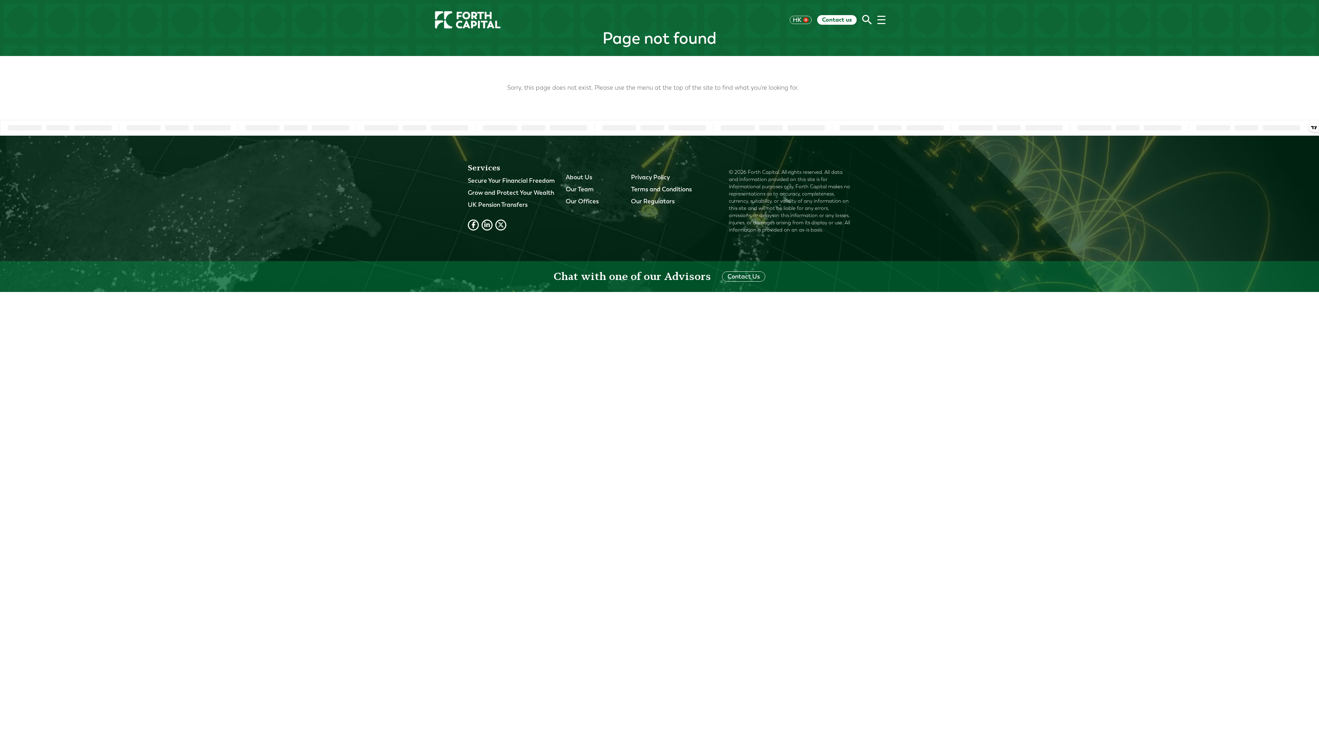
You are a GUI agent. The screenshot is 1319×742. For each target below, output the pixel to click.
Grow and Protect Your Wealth (511, 192)
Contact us (837, 19)
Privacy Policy (650, 177)
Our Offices (582, 201)
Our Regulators (653, 201)
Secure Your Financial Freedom (511, 180)
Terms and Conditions (661, 189)
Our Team (580, 189)
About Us (579, 177)
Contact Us (744, 276)
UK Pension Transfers (498, 205)
